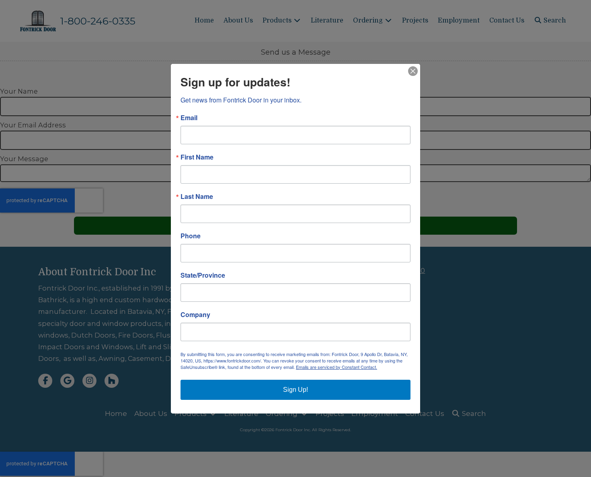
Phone (191, 236)
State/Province (203, 275)
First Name (197, 157)
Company (195, 314)
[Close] (413, 71)
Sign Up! (295, 389)
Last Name (197, 196)
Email (189, 118)
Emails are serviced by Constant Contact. (336, 367)
